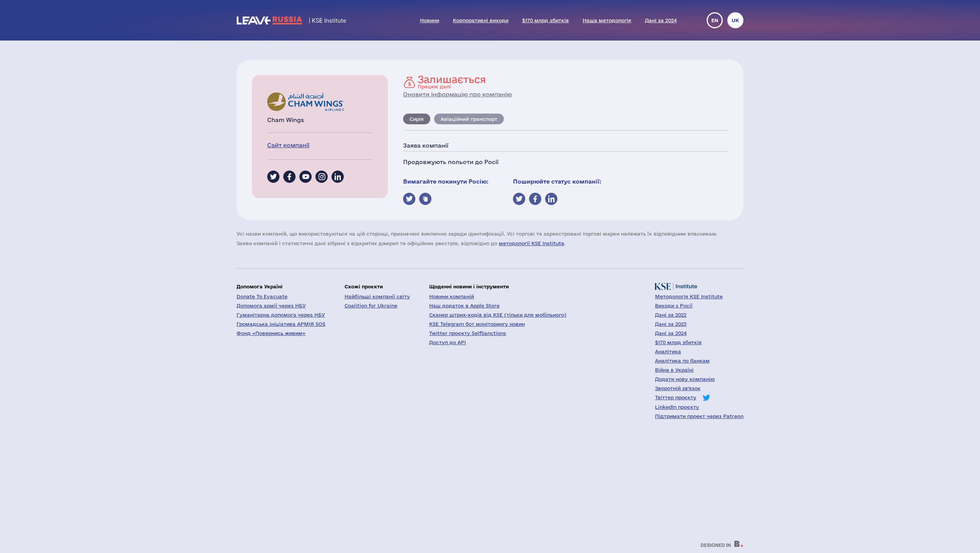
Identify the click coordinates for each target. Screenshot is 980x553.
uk (735, 20)
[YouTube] (305, 177)
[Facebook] (289, 177)
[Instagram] (321, 177)
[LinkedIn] (338, 177)
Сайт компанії (288, 145)
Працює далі (452, 82)
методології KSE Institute (531, 243)
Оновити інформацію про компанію (457, 94)
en (714, 20)
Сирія (417, 119)
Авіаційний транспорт (469, 119)
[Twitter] (273, 177)
